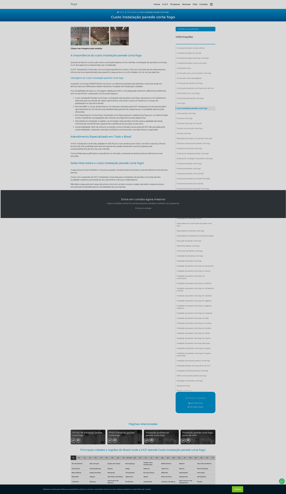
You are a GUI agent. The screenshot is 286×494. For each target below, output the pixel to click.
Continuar (237, 489)
